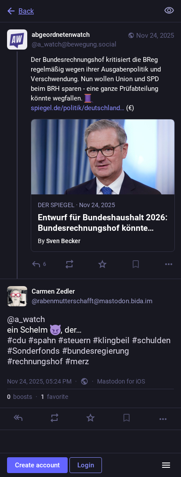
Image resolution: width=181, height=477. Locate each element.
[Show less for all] (169, 10)
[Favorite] (102, 264)
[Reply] (18, 417)
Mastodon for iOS (121, 381)
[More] (168, 264)
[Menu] (166, 465)
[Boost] (69, 264)
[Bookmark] (135, 264)
